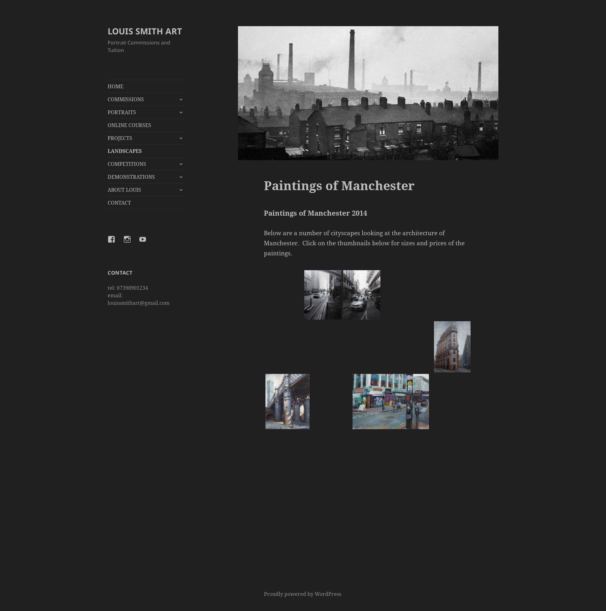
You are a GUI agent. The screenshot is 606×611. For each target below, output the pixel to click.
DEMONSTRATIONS (131, 176)
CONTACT (119, 202)
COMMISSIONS (126, 99)
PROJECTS (120, 138)
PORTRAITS (122, 112)
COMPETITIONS (127, 163)
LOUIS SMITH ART (145, 31)
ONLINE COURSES (129, 125)
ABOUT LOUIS (124, 189)
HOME (115, 86)
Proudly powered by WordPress (302, 594)
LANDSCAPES (125, 151)
